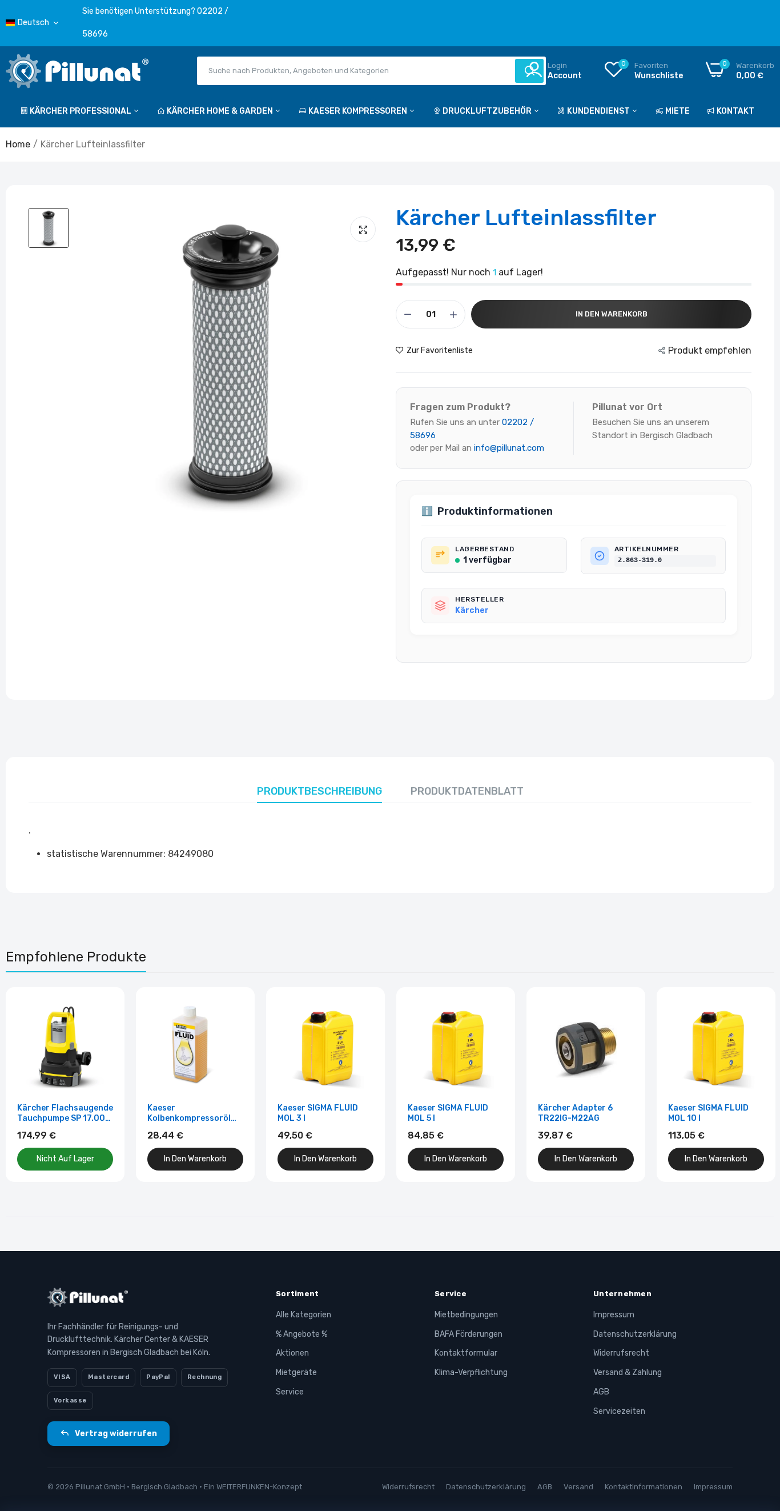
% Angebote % (301, 1334)
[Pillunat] (77, 73)
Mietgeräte (296, 1372)
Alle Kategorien (303, 1315)
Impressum (613, 1315)
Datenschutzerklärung (635, 1334)
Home (18, 144)
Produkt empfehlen (709, 350)
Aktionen (292, 1353)
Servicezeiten (619, 1411)
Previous (34, 1084)
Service (290, 1392)
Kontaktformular (466, 1353)
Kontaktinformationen (643, 1486)
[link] (103, 1009)
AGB (601, 1392)
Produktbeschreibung (319, 791)
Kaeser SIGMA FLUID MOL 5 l (448, 1113)
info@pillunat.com (509, 448)
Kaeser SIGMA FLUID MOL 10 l (708, 1113)
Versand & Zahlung (627, 1372)
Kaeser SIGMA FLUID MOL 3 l (318, 1113)
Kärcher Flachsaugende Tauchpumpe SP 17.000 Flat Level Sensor (65, 1113)
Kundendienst (599, 111)
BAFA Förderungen (468, 1334)
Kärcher (472, 610)
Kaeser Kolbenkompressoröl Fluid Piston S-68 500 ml (191, 1113)
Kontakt (735, 111)
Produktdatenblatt (467, 791)
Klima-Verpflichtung (471, 1372)
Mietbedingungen (466, 1315)
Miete (677, 111)
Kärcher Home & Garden (221, 111)
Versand (578, 1486)
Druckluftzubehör (488, 111)
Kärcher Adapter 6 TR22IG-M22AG (575, 1113)
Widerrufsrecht (621, 1353)
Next (745, 1084)
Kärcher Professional (81, 111)
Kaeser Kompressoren (358, 111)
